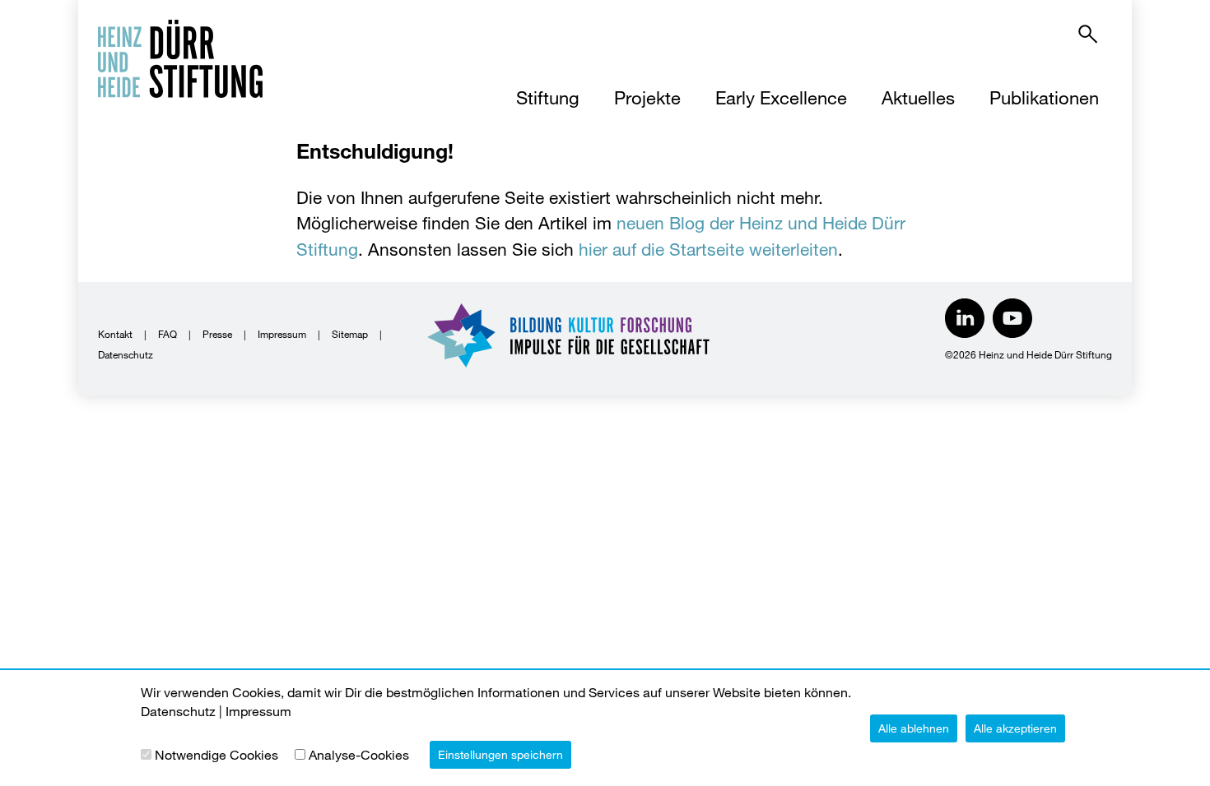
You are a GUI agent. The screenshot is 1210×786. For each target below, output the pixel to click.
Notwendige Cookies (216, 754)
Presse (217, 333)
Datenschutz (125, 354)
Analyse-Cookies (359, 754)
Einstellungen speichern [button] (500, 754)
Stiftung (547, 97)
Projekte (647, 97)
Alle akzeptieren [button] (1015, 728)
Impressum (282, 333)
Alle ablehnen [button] (913, 728)
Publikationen (1044, 97)
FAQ (167, 333)
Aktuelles (918, 97)
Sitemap (350, 333)
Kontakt (115, 333)
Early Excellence (781, 97)
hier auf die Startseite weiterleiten (708, 249)
